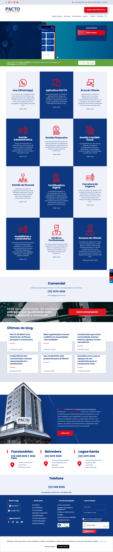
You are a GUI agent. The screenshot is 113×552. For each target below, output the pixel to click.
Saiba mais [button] (102, 541)
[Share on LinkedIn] (111, 281)
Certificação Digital (38, 521)
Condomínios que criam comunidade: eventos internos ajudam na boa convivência (89, 338)
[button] (55, 57)
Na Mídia (60, 515)
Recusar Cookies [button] (50, 546)
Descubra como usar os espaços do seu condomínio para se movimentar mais (88, 360)
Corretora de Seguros (39, 518)
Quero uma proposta (96, 10)
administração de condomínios (85, 409)
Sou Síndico (36, 505)
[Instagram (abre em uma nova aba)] (12, 2)
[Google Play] (13, 510)
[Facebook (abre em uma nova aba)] (9, 2)
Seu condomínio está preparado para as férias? (56, 357)
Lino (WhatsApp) (37, 515)
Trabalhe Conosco (63, 520)
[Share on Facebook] (111, 271)
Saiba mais (23, 109)
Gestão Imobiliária (38, 523)
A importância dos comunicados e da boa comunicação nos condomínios (21, 360)
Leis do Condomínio (63, 505)
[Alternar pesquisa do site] (105, 16)
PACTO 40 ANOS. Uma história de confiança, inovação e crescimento (21, 337)
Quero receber (89, 531)
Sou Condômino (37, 508)
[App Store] (13, 506)
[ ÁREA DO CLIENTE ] (101, 2)
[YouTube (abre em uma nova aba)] (17, 2)
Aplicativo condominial (39, 513)
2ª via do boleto (37, 510)
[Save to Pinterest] (111, 278)
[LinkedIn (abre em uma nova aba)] (14, 2)
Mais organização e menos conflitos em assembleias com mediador (56, 337)
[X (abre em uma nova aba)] (7, 2)
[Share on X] (111, 274)
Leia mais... (13, 343)
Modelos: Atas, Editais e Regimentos (65, 508)
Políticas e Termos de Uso (65, 512)
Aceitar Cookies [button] (63, 546)
